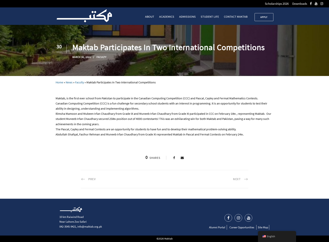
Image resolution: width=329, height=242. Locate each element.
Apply (264, 17)
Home (59, 82)
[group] (164, 139)
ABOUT (149, 16)
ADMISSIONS (187, 16)
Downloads (299, 4)
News (69, 82)
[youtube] (316, 4)
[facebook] (311, 4)
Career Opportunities (241, 227)
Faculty (101, 57)
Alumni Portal (217, 227)
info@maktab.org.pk (89, 226)
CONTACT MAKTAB (236, 16)
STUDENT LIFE (210, 16)
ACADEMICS (166, 16)
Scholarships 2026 (277, 4)
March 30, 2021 (81, 57)
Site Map (263, 227)
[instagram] (321, 4)
